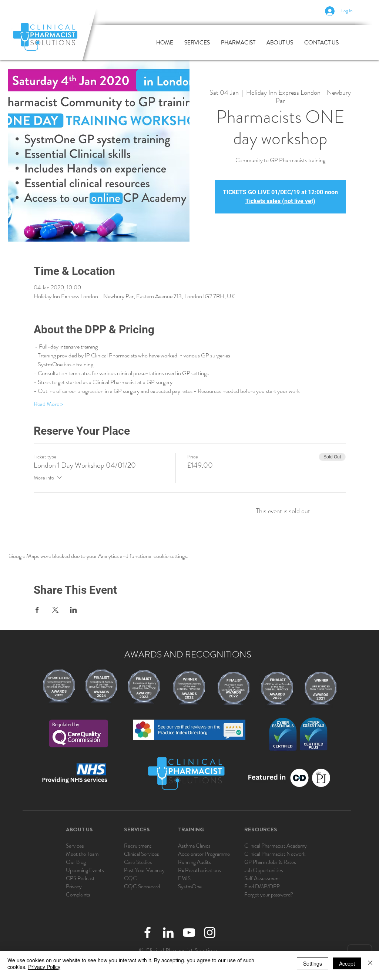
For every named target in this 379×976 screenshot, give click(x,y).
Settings (312, 963)
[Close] (370, 963)
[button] (238, 42)
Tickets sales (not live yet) (280, 201)
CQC (130, 878)
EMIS (184, 878)
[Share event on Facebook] (37, 610)
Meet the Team (82, 854)
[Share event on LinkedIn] (73, 610)
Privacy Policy (44, 966)
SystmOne (190, 886)
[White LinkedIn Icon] (168, 932)
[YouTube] (189, 932)
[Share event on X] (55, 610)
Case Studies (138, 862)
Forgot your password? (268, 895)
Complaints (78, 895)
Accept (347, 963)
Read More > (48, 404)
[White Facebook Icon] (147, 932)
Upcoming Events (85, 870)
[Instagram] (209, 932)
